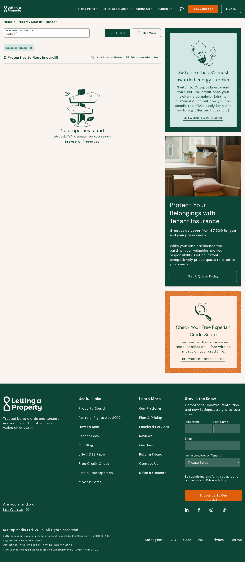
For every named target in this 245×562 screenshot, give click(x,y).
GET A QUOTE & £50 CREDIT (203, 118)
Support (164, 9)
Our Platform (150, 408)
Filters (121, 33)
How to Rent (89, 427)
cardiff (51, 22)
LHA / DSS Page (92, 454)
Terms (236, 539)
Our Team (147, 445)
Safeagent (154, 539)
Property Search (29, 22)
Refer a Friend (150, 454)
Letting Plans (85, 9)
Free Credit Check (94, 463)
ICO (173, 539)
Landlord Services (154, 427)
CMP (187, 539)
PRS (201, 539)
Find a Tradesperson (96, 472)
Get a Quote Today (203, 276)
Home (8, 22)
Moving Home (90, 482)
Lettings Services (115, 9)
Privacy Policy (216, 480)
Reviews (146, 436)
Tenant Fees (89, 436)
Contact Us (148, 463)
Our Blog (86, 445)
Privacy (218, 539)
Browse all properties (82, 142)
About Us (143, 9)
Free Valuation (203, 9)
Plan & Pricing (150, 417)
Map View (149, 33)
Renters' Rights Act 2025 (100, 417)
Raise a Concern (153, 472)
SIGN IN (231, 9)
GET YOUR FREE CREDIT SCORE (203, 359)
